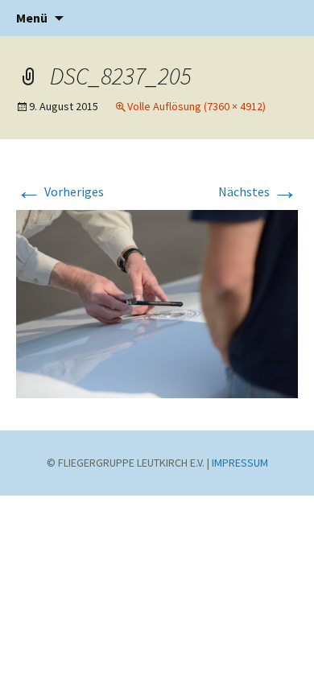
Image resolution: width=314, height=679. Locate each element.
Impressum (240, 462)
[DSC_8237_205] (157, 302)
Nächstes (258, 191)
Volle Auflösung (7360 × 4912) (196, 106)
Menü (32, 18)
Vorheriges (60, 191)
